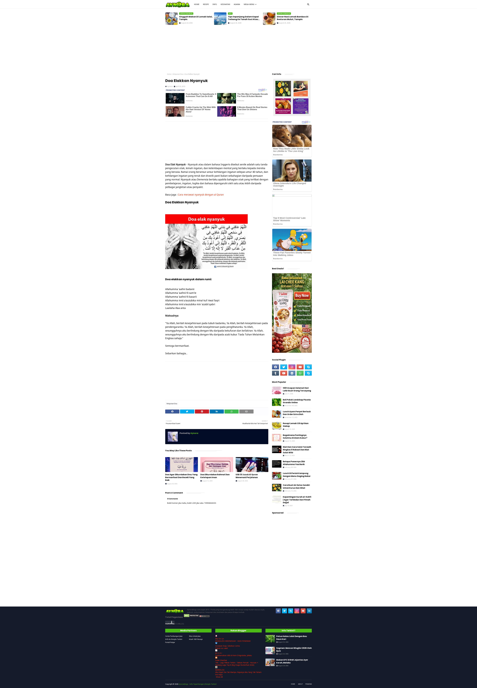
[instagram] (291, 366)
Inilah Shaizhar (221, 660)
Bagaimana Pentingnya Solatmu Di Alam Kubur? (295, 436)
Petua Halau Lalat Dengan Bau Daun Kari (293, 18)
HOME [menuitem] (196, 4)
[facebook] (275, 366)
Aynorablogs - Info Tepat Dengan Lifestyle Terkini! (198, 684)
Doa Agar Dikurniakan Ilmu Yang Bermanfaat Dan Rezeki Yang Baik (181, 477)
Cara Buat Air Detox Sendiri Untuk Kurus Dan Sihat (296, 486)
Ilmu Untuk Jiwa (194, 636)
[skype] (308, 366)
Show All (219, 677)
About (300, 684)
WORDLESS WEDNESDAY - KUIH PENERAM (232, 641)
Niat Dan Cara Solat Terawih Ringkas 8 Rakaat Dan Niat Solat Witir (297, 450)
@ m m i (218, 653)
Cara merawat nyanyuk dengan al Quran (201, 194)
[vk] (291, 373)
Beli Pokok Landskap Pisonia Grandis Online (297, 401)
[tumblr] (275, 373)
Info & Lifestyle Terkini (173, 639)
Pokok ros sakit (221, 648)
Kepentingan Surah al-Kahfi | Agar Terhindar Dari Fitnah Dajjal (297, 500)
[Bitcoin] (283, 89)
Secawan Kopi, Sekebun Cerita (227, 646)
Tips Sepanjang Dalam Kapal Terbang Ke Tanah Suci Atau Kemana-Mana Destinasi (194, 18)
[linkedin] (309, 610)
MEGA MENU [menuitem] (249, 4)
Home (169, 74)
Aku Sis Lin (219, 638)
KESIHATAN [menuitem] (225, 4)
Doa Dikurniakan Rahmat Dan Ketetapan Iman (215, 476)
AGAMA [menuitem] (237, 4)
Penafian (308, 684)
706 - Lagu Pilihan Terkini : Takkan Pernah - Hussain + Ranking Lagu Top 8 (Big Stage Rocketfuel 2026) (236, 663)
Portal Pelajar (170, 642)
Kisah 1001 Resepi (196, 639)
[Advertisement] (238, 49)
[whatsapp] (300, 373)
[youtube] (300, 366)
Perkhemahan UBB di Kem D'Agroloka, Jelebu (233, 655)
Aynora (170, 86)
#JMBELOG (219, 670)
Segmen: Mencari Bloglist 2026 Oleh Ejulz (294, 649)
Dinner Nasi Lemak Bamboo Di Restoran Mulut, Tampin (243, 18)
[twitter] (283, 366)
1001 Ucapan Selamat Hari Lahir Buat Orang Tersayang (297, 389)
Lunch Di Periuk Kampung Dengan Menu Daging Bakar (297, 474)
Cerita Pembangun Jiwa (173, 636)
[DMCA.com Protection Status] (191, 616)
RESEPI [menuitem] (206, 4)
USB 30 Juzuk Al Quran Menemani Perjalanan (247, 476)
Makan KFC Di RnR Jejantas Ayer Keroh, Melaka (292, 661)
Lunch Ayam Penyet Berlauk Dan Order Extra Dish (297, 413)
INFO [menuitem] (215, 4)
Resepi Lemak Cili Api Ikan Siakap (295, 425)
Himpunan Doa (178, 74)
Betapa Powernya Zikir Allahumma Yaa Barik (294, 463)
